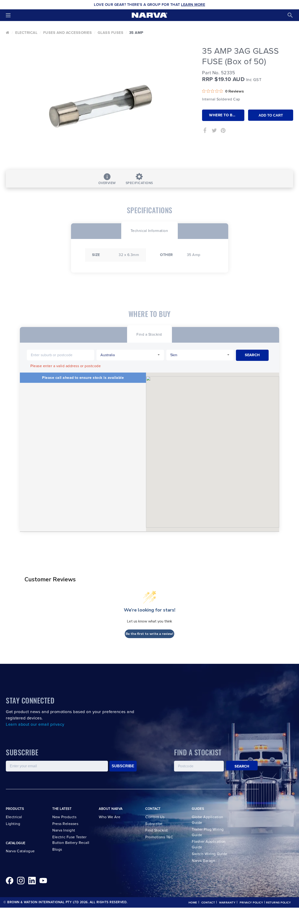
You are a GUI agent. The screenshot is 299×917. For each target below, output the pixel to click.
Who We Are (109, 817)
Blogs (57, 849)
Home (193, 902)
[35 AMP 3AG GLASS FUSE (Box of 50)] (100, 106)
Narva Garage (203, 861)
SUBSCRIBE (123, 766)
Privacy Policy (251, 902)
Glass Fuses (111, 33)
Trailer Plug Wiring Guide (208, 832)
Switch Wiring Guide (209, 854)
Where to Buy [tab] (223, 115)
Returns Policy (278, 902)
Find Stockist (156, 830)
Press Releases (65, 824)
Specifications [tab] (139, 183)
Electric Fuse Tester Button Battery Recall (70, 840)
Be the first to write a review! (149, 634)
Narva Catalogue (20, 851)
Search (242, 766)
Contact (208, 902)
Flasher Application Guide (209, 844)
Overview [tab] (107, 183)
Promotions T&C (159, 837)
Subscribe (154, 824)
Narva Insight (63, 830)
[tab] (149, 230)
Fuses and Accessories (67, 33)
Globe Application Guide (207, 820)
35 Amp (136, 33)
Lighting (13, 824)
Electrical (26, 33)
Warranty (227, 902)
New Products (64, 817)
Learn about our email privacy (35, 724)
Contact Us (154, 817)
